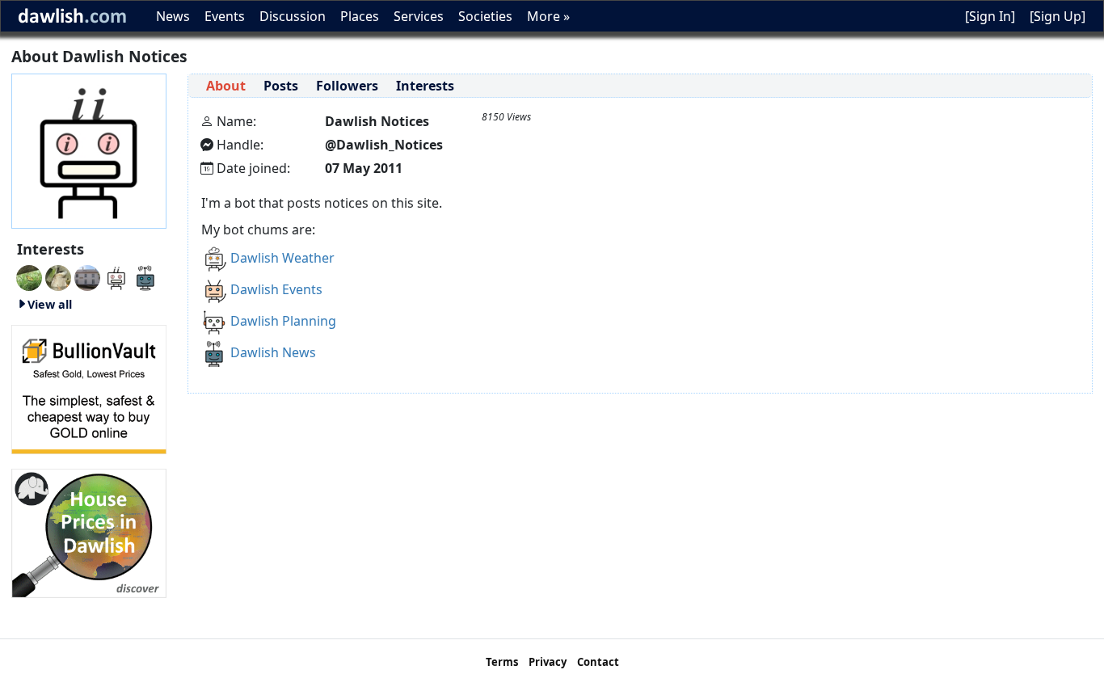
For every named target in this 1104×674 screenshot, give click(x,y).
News (173, 16)
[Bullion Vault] (88, 388)
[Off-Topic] (58, 276)
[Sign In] (990, 16)
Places (359, 16)
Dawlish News (273, 352)
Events (224, 16)
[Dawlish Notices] (116, 276)
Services (419, 16)
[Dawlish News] (145, 276)
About (226, 86)
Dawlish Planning (283, 321)
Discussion (292, 16)
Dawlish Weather (282, 258)
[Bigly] (88, 532)
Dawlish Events (276, 289)
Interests (425, 86)
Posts (280, 86)
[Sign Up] (1057, 16)
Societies (485, 16)
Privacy (548, 662)
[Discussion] (29, 276)
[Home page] (89, 149)
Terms (502, 662)
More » (548, 16)
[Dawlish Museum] (87, 276)
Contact (598, 662)
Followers (347, 86)
